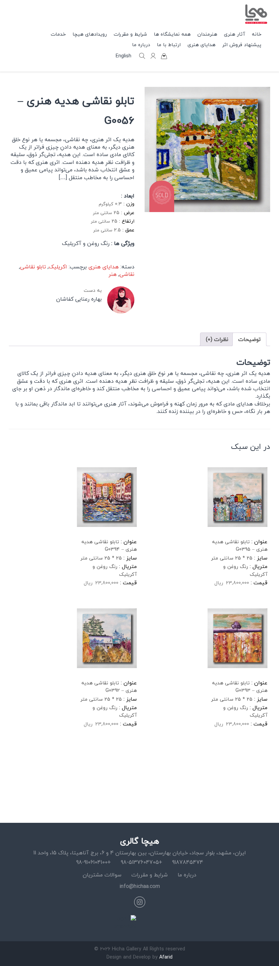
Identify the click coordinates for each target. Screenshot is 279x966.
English (123, 56)
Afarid (166, 957)
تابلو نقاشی (33, 266)
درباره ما (187, 874)
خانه (256, 34)
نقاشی (126, 274)
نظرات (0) (217, 339)
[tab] (249, 339)
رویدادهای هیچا (89, 34)
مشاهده (224, 604)
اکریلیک (58, 266)
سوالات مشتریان (102, 874)
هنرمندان (207, 34)
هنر (113, 274)
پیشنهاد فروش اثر (241, 44)
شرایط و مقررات (149, 874)
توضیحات (249, 339)
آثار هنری (234, 34)
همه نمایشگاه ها (172, 34)
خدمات (58, 34)
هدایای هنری (201, 44)
